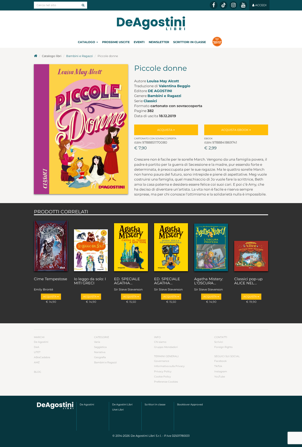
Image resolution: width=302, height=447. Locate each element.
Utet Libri (118, 409)
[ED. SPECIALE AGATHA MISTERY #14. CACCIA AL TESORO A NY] (131, 245)
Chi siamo (160, 341)
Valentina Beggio (174, 86)
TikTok (218, 366)
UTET (37, 352)
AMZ (37, 362)
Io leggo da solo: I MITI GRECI (90, 281)
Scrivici (218, 341)
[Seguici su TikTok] (223, 5)
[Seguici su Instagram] (233, 5)
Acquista (165, 130)
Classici (150, 101)
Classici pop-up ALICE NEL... (248, 281)
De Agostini (160, 91)
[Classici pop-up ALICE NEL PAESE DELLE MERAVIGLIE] (251, 245)
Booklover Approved (190, 404)
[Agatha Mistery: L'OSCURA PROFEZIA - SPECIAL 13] (211, 245)
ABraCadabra (42, 357)
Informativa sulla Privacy (169, 366)
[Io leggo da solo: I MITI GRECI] (91, 245)
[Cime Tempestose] (51, 245)
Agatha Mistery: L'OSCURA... (208, 281)
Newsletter (159, 42)
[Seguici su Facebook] (214, 5)
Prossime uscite (116, 42)
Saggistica (100, 347)
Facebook (220, 360)
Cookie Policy (162, 376)
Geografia (100, 357)
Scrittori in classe (189, 42)
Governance (161, 360)
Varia (97, 341)
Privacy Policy (163, 371)
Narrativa (99, 352)
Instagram (220, 371)
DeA (36, 347)
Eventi (139, 42)
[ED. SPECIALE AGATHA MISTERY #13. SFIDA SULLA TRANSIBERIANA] (171, 245)
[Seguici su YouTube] (243, 5)
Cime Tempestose (50, 279)
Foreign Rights (223, 347)
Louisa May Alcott (163, 81)
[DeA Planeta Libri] (55, 405)
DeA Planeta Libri (151, 23)
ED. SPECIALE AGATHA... (127, 281)
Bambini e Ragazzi (79, 56)
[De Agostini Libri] (35, 56)
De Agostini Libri (122, 404)
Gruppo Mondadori (166, 347)
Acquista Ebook (235, 130)
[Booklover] (217, 42)
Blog (37, 371)
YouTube (219, 376)
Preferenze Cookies (166, 381)
